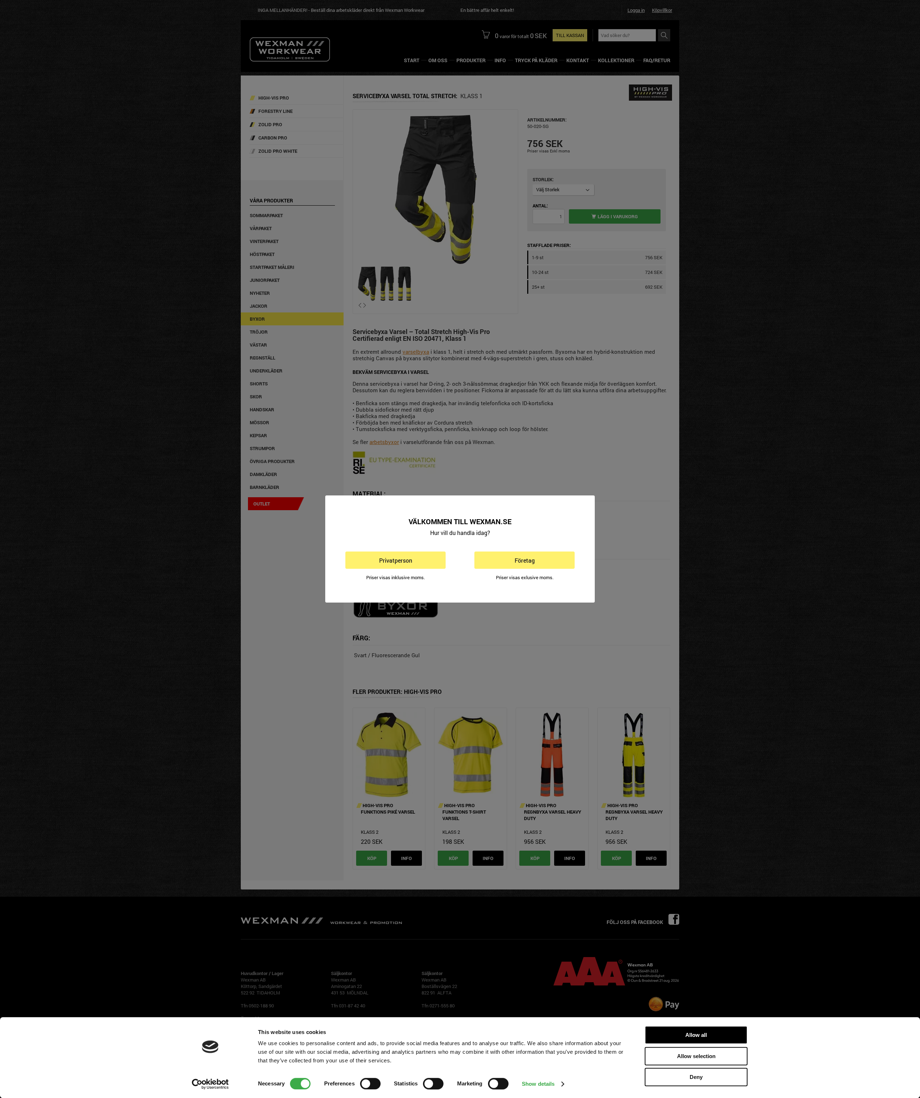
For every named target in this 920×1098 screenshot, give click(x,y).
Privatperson (395, 560)
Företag (525, 560)
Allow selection (696, 1056)
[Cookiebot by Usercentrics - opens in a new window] (210, 1084)
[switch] (370, 1083)
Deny (696, 1077)
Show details (538, 1084)
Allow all (696, 1035)
